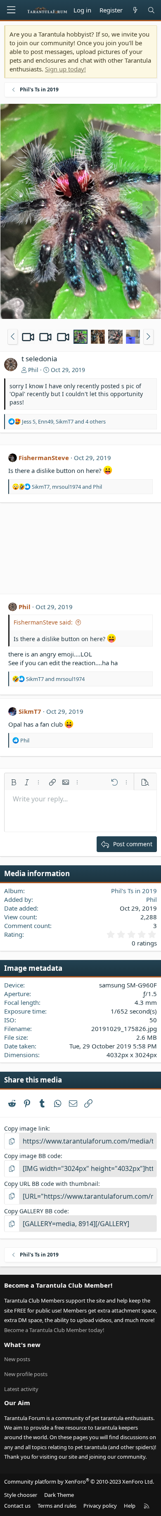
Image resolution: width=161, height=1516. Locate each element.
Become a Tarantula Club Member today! (54, 1330)
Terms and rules (57, 1505)
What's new (22, 1344)
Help (129, 1505)
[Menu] (11, 10)
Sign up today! (65, 69)
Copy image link (26, 1128)
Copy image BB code (32, 1156)
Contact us (17, 1505)
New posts (17, 1359)
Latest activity (21, 1389)
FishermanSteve (44, 457)
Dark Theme (59, 1495)
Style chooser (20, 1495)
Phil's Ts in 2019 (134, 891)
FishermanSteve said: (43, 622)
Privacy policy (100, 1505)
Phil (33, 370)
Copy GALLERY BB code (35, 1211)
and (55, 679)
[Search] (151, 10)
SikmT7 (30, 711)
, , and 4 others (64, 421)
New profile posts (25, 1374)
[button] (12, 337)
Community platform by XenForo (79, 1481)
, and (67, 486)
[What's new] (135, 10)
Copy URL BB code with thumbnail (51, 1184)
